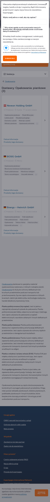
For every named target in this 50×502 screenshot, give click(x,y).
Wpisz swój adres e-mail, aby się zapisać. (19, 17)
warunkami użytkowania (38, 52)
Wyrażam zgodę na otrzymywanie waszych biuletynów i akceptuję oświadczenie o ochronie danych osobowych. (23, 29)
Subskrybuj (10, 58)
